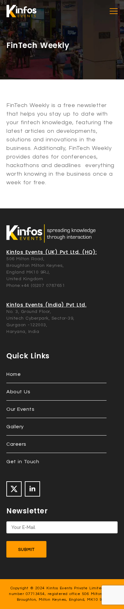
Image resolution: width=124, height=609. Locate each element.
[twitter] (14, 489)
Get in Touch (22, 461)
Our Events (20, 409)
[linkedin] (32, 489)
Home (13, 374)
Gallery (15, 426)
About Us (18, 391)
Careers (16, 444)
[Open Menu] (114, 11)
